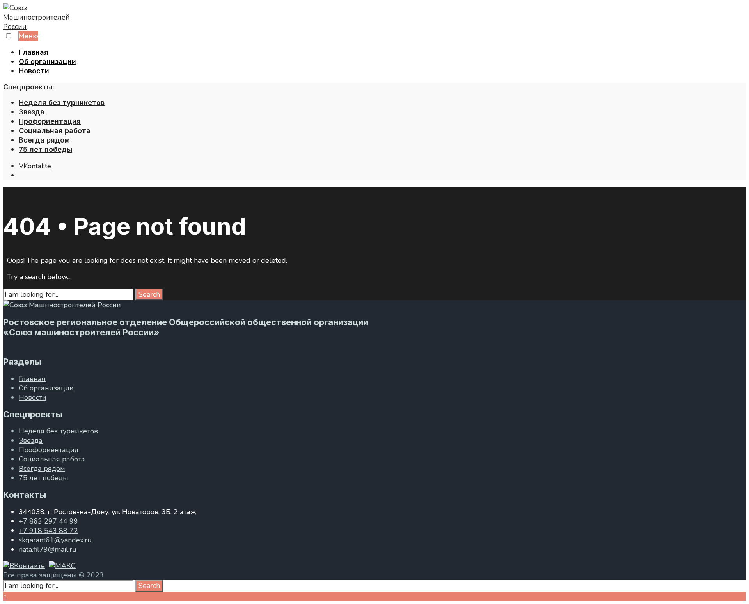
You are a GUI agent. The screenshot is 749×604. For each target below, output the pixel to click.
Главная (33, 52)
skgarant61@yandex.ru (55, 540)
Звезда (31, 112)
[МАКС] (62, 565)
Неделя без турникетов (62, 102)
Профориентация (50, 121)
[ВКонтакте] (24, 565)
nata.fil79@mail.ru (47, 549)
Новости (34, 71)
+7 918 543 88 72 (48, 530)
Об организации (47, 61)
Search (149, 294)
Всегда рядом (44, 140)
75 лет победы (45, 149)
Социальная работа (55, 131)
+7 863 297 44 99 (48, 521)
